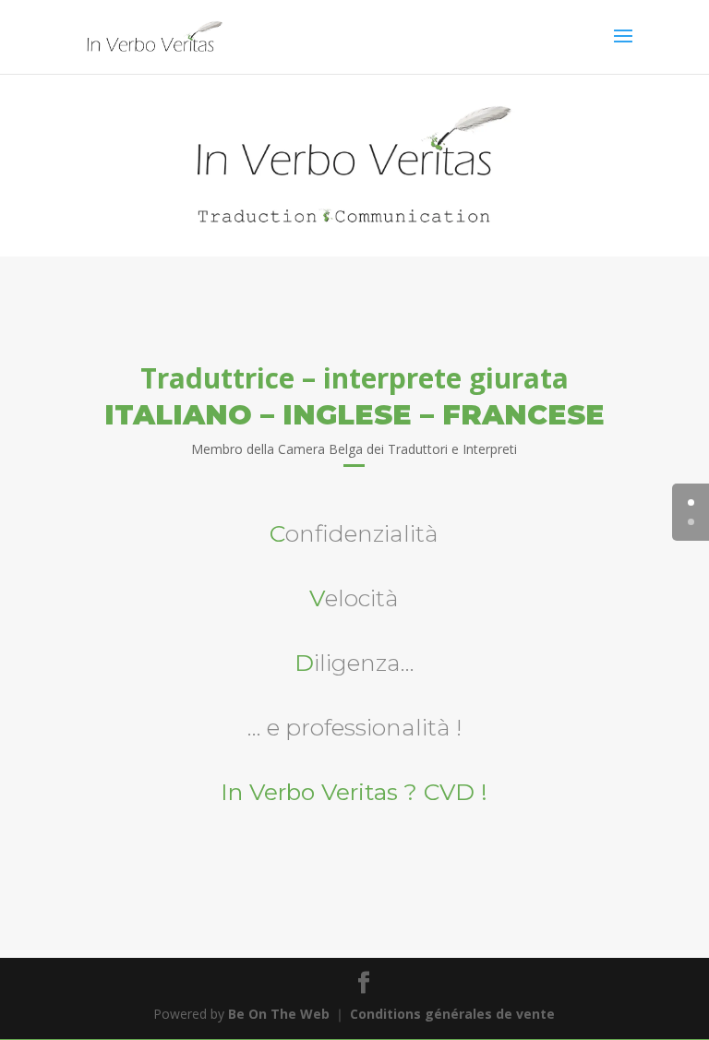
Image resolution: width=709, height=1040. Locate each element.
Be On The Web (279, 1013)
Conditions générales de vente (452, 1013)
